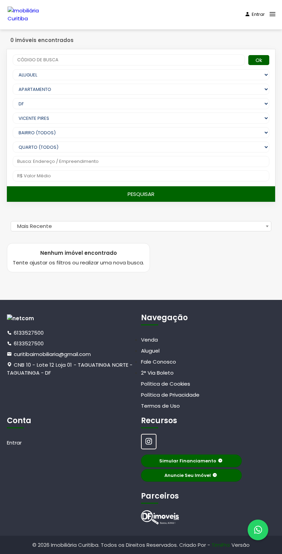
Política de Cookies (165, 383)
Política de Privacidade (170, 394)
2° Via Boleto (157, 372)
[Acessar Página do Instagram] (148, 441)
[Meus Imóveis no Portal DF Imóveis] (160, 517)
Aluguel (150, 350)
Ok (259, 60)
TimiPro (221, 544)
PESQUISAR (141, 194)
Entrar (258, 14)
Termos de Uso (160, 405)
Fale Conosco (158, 361)
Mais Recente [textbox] (34, 226)
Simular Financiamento (187, 461)
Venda (149, 339)
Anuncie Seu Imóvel (187, 475)
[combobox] (141, 226)
